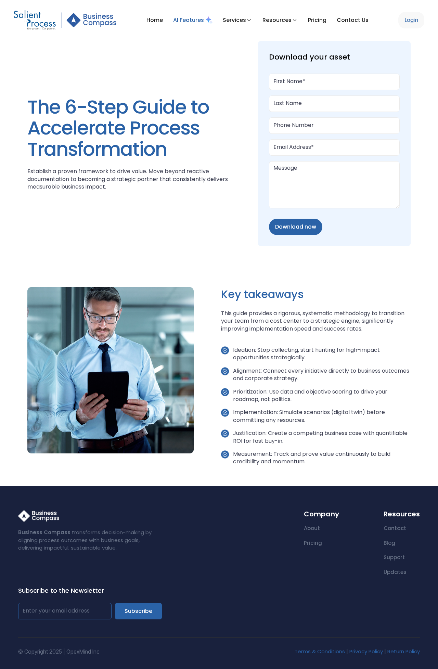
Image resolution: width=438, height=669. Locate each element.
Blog (389, 542)
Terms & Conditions (320, 651)
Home (154, 20)
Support (394, 557)
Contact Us (353, 20)
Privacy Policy (366, 651)
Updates (395, 572)
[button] (237, 20)
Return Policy (403, 651)
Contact (395, 528)
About (312, 528)
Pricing (317, 20)
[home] (65, 20)
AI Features (188, 20)
